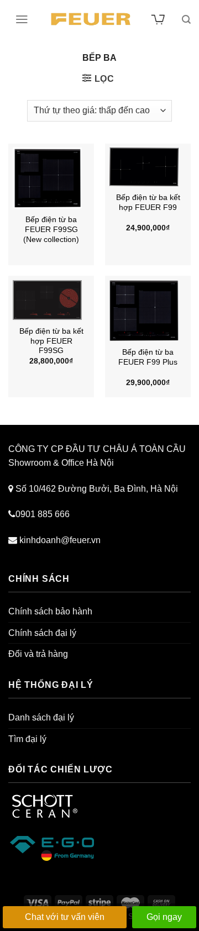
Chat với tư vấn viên (64, 917)
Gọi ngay (164, 917)
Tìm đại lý (27, 739)
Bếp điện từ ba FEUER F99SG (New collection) (51, 229)
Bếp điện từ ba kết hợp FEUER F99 (148, 202)
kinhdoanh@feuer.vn (60, 540)
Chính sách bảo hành (50, 611)
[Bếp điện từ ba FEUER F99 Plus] (148, 310)
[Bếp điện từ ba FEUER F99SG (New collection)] (51, 178)
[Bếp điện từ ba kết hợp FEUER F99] (148, 167)
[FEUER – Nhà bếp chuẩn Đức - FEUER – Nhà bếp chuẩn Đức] (91, 19)
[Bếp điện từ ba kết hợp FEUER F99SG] (51, 300)
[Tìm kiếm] (186, 19)
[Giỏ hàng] (158, 19)
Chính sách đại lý (42, 633)
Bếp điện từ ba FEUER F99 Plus (147, 357)
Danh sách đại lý (41, 717)
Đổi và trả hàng (38, 654)
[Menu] (22, 19)
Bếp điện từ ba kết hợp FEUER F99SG (51, 341)
